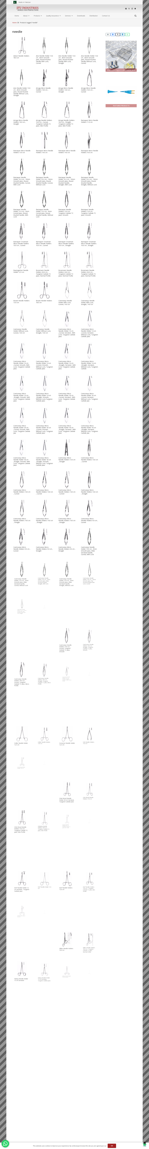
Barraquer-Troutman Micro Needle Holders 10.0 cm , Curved (21, 244)
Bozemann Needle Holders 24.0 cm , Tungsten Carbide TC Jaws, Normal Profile (65, 273)
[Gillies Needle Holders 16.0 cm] (67, 938)
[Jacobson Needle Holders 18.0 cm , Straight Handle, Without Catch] (89, 1119)
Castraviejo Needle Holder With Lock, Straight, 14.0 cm (87, 302)
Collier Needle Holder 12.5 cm (20, 745)
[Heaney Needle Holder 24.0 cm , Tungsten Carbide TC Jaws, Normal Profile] (22, 1028)
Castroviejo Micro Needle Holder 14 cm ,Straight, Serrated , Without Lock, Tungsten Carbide (89, 365)
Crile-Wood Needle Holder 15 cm (42, 771)
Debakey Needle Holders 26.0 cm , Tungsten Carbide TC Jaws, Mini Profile (20, 861)
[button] (28, 15)
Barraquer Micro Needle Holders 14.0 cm (44, 151)
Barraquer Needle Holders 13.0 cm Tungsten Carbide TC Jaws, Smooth (65, 212)
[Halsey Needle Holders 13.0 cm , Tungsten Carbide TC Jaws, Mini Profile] (44, 997)
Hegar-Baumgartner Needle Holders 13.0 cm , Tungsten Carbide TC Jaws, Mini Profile (89, 1071)
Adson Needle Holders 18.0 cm (21, 57)
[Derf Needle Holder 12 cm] (89, 847)
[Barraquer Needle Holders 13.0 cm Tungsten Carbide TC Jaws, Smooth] (67, 199)
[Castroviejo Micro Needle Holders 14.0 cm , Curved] (89, 447)
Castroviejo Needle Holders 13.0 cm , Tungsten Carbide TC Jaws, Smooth (43, 648)
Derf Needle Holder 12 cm (89, 859)
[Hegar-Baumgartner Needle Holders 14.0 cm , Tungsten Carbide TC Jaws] (44, 1088)
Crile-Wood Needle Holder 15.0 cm (87, 771)
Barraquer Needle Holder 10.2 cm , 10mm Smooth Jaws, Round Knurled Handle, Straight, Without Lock (89, 181)
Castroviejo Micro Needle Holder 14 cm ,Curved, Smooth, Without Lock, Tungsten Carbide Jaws (44, 365)
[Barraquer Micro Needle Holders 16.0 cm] (89, 140)
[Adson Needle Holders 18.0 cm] (22, 45)
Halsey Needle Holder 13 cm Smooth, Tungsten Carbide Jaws (89, 981)
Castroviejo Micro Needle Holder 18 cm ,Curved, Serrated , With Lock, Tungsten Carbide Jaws (66, 397)
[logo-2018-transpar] (27, 9)
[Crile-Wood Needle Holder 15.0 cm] (89, 760)
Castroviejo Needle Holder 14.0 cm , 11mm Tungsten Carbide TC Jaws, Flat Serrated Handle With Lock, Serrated (89, 616)
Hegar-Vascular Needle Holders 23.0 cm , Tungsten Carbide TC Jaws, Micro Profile (44, 1132)
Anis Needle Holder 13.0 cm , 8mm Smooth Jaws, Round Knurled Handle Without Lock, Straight (21, 91)
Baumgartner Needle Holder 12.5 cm (20, 271)
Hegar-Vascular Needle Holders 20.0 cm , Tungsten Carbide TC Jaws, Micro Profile (21, 1132)
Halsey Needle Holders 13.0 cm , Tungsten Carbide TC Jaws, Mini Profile (44, 1011)
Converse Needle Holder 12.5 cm (67, 745)
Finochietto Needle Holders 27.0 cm (42, 920)
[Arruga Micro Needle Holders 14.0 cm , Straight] (67, 77)
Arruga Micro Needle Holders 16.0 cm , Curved (88, 90)
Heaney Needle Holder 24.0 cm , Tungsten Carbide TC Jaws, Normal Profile (21, 1041)
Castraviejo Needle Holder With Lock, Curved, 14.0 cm (65, 302)
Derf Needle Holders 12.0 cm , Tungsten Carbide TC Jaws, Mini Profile (88, 891)
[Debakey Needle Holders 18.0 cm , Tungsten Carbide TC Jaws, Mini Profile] (44, 817)
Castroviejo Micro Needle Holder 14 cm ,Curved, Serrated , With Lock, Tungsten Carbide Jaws (66, 332)
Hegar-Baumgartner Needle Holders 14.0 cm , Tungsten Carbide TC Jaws (44, 1102)
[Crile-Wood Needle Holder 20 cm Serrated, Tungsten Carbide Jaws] (67, 788)
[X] (129, 8)
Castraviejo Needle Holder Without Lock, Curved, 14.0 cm (20, 331)
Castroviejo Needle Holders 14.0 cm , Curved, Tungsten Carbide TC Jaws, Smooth (65, 649)
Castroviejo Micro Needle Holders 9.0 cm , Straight (44, 549)
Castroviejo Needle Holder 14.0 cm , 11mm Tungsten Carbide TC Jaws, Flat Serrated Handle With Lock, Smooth (21, 650)
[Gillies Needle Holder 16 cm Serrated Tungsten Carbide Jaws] (22, 938)
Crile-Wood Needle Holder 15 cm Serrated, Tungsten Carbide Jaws (66, 772)
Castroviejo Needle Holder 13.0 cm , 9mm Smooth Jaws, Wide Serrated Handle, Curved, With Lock (89, 550)
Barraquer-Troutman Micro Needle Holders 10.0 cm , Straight (66, 244)
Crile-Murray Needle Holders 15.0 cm (20, 771)
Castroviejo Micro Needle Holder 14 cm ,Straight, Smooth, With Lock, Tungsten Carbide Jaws (21, 397)
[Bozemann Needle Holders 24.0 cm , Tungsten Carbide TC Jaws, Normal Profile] (67, 259)
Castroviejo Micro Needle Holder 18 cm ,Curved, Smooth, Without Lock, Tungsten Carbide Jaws (44, 429)
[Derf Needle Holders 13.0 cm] (22, 908)
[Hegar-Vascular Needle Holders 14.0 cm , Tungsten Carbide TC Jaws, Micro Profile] (67, 1088)
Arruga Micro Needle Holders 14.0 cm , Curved (43, 90)
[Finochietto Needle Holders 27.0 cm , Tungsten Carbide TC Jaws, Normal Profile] (67, 908)
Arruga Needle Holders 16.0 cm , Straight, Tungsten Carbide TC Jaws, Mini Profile (66, 123)
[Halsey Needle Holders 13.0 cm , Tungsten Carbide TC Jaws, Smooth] (67, 997)
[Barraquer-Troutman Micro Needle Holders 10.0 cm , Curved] (22, 231)
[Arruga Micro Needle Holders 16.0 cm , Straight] (22, 109)
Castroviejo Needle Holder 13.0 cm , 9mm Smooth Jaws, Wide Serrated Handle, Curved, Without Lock (21, 583)
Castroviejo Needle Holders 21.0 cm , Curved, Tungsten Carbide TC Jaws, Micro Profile (66, 683)
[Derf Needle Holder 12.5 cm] (44, 878)
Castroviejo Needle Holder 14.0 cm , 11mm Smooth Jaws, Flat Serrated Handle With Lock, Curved (44, 615)
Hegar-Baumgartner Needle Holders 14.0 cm (21, 1100)
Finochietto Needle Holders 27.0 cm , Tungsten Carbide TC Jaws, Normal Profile (65, 921)
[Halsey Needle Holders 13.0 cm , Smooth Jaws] (22, 997)
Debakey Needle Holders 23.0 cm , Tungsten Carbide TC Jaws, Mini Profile (88, 830)
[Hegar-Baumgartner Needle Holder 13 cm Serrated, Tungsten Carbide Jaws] (22, 1058)
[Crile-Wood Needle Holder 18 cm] (22, 788)
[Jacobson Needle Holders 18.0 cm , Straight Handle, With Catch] (67, 1119)
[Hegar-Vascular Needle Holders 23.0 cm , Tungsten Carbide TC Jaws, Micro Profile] (44, 1119)
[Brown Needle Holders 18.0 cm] (44, 290)
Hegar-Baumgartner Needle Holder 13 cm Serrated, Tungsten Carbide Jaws (20, 1071)
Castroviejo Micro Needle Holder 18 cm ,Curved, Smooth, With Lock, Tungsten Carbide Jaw (21, 429)
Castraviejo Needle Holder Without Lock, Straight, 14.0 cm (43, 331)
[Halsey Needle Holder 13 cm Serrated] (22, 969)
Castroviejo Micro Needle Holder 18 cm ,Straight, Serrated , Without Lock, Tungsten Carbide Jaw (89, 429)
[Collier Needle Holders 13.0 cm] (44, 733)
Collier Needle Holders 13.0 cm (44, 745)
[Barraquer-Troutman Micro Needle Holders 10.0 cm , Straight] (67, 231)
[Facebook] (126, 8)
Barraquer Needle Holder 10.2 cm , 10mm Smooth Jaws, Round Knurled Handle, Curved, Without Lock (44, 181)
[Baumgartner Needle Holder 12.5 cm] (22, 259)
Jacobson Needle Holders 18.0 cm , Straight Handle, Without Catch (89, 1132)
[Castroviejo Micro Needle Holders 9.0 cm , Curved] (89, 508)
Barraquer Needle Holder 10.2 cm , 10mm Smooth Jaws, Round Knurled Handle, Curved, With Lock (21, 181)
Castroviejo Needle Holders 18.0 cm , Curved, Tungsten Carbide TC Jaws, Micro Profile (21, 683)
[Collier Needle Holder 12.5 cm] (22, 733)
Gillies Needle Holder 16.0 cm (43, 950)
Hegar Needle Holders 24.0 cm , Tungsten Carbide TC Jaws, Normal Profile (89, 1041)
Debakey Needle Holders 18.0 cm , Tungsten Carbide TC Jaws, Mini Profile (43, 830)
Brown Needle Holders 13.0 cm (21, 302)
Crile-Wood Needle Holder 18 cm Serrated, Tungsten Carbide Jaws (44, 801)
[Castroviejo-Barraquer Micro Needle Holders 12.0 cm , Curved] (22, 701)
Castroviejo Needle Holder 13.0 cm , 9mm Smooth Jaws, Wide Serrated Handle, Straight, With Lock (44, 583)
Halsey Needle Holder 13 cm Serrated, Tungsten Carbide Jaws (44, 981)
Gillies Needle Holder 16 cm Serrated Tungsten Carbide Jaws (21, 951)
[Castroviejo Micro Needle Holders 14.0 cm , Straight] (89, 479)
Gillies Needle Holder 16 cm (89, 920)
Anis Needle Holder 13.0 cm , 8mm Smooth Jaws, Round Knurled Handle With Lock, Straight (66, 59)
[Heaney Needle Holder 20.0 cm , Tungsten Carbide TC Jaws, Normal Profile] (89, 997)
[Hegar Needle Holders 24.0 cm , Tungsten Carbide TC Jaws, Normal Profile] (89, 1028)
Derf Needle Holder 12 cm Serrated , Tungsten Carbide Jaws (21, 890)
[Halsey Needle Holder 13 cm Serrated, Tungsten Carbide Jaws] (44, 969)
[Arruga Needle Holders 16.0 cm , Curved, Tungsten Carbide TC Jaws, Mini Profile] (44, 109)
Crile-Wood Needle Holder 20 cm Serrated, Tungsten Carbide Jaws (66, 801)
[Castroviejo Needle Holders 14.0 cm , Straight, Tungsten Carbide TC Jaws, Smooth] (89, 635)
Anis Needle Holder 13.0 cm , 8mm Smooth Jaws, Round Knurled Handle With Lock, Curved (44, 59)
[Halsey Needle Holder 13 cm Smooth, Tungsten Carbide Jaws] (89, 969)
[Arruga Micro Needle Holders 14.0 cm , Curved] (44, 77)
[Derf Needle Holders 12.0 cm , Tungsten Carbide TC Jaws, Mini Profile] (89, 878)
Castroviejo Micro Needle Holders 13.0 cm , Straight (66, 460)
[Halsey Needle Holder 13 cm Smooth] (67, 969)
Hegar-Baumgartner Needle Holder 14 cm (43, 1070)
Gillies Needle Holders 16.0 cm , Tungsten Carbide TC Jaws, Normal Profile (88, 952)
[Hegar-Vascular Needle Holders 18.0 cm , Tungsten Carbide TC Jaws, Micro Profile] (89, 1088)
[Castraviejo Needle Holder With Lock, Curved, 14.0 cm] (67, 290)
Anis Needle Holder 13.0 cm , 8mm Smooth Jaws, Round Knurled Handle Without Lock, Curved (89, 59)
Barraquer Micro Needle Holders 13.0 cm (21, 151)
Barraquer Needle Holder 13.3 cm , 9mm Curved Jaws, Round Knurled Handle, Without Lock (44, 213)
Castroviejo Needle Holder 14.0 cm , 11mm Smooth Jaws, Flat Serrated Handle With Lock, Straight (66, 615)
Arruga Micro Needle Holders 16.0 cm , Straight (20, 122)
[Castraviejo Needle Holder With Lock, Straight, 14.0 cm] (89, 290)
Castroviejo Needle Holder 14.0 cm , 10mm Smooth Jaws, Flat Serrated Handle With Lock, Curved (89, 583)
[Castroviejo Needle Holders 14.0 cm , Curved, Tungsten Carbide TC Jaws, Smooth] (67, 635)
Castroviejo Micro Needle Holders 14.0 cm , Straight (89, 492)
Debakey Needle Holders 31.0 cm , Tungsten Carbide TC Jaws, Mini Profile (43, 861)
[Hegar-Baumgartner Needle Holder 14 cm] (44, 1058)
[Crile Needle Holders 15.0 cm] (89, 733)
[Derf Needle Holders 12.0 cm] (67, 878)
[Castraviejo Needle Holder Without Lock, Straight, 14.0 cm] (44, 318)
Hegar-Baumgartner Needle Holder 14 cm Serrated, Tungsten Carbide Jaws (65, 1071)
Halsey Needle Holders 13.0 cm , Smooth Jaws (21, 1009)
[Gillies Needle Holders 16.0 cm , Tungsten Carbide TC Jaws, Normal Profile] (89, 938)
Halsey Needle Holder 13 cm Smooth (66, 980)
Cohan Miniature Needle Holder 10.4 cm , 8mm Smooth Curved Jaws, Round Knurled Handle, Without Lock (89, 715)
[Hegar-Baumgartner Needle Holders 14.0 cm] (22, 1088)
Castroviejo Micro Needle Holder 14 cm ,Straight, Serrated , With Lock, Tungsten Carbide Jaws (67, 365)
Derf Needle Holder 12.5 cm (44, 889)
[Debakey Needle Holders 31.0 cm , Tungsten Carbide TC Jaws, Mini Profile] (44, 847)
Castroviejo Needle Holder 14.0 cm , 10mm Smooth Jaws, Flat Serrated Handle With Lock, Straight (21, 615)
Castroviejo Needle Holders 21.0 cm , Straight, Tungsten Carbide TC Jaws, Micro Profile (89, 683)
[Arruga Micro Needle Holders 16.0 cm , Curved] (89, 77)
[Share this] (112, 34)
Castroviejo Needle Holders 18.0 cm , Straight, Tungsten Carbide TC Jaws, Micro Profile (44, 683)
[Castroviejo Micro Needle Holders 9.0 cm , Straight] (44, 536)
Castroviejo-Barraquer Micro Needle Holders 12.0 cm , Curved (21, 713)
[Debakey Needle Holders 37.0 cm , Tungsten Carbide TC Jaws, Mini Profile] (67, 847)
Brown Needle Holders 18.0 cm (44, 302)
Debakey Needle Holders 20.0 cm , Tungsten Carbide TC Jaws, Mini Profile (65, 830)
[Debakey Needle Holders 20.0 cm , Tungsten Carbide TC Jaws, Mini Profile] (67, 817)
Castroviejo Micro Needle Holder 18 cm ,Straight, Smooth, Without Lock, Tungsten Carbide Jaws (44, 461)
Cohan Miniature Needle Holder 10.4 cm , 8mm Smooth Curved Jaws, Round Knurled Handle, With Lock (67, 715)
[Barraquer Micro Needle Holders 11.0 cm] (89, 109)
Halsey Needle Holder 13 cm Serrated (21, 980)
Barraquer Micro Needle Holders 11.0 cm (89, 121)
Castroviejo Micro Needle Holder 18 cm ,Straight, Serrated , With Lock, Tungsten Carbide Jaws (67, 429)
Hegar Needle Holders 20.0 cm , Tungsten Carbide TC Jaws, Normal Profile (66, 1041)
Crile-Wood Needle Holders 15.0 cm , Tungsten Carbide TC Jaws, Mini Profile (20, 830)
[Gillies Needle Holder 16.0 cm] (44, 938)
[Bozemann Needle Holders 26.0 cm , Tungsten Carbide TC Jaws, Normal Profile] (89, 259)
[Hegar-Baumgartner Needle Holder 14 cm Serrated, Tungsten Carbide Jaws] (67, 1058)
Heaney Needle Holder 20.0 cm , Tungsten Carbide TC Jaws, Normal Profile (89, 1011)
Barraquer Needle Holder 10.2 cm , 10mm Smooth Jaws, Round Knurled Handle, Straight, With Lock (66, 181)
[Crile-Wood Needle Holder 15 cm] (44, 760)
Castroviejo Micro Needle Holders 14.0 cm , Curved (89, 460)
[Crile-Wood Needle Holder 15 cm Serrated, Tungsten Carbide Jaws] (67, 760)
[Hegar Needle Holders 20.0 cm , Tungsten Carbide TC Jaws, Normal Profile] (67, 1028)
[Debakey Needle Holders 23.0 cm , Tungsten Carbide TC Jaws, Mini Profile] (89, 817)
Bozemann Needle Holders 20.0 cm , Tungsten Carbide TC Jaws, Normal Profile (43, 273)
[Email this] (108, 34)
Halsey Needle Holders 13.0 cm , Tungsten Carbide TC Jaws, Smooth (66, 1011)
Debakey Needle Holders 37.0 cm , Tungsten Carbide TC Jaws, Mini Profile (65, 861)
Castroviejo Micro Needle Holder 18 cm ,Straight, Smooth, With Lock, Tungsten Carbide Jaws (21, 461)
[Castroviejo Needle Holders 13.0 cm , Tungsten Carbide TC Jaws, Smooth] (44, 635)
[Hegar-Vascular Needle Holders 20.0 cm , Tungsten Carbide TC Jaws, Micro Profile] (22, 1119)
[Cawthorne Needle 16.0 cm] (44, 701)
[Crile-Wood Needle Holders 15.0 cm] (89, 788)
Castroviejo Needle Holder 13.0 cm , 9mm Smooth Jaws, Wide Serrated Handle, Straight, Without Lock (66, 583)
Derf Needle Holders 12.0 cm (65, 889)
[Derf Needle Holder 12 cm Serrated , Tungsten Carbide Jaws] (22, 878)
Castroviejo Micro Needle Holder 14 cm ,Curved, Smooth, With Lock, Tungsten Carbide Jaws (21, 365)
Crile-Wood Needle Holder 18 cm (20, 800)
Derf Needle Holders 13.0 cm (20, 920)
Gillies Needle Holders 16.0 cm (66, 950)
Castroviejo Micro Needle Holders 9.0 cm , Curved (89, 520)
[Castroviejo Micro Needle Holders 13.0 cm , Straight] (67, 447)
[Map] (135, 8)
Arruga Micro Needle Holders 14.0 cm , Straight (65, 90)
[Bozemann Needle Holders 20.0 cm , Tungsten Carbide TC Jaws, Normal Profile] (44, 259)
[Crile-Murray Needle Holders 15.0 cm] (22, 760)
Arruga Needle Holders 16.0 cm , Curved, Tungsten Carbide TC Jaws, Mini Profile (44, 123)
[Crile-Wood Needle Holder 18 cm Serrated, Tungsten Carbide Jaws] (44, 788)
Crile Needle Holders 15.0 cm (88, 745)
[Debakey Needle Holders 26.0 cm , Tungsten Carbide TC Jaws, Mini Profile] (22, 847)
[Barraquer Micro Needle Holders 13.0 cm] (22, 140)
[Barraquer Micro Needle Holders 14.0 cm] (44, 140)
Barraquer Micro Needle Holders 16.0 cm (89, 151)
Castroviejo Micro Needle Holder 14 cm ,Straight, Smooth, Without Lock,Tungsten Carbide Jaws (44, 397)
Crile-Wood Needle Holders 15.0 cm (87, 800)
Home (14, 23)
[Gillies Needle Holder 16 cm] (89, 908)
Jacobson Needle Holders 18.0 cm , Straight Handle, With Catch (65, 1132)
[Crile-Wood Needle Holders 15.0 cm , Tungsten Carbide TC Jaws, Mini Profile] (22, 817)
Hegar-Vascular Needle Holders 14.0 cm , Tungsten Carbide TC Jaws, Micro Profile (66, 1102)
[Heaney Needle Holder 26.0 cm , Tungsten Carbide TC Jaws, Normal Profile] (44, 1028)
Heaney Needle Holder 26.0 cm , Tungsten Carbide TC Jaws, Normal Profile (44, 1041)
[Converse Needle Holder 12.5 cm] (67, 733)
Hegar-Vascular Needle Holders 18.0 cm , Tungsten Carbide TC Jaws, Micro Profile (89, 1102)
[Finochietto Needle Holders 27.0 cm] (44, 908)
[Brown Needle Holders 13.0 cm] (22, 290)
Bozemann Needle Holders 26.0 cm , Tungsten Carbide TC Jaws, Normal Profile (88, 273)
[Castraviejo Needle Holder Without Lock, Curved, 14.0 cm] (22, 318)
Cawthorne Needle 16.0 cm (44, 713)
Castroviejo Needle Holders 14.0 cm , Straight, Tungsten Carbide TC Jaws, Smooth (88, 649)
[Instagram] (132, 8)
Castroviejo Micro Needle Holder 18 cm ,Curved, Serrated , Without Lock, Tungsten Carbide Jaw (89, 397)
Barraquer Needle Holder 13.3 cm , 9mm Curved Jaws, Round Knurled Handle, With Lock (21, 213)
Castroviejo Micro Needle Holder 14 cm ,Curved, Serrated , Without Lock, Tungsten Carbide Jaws (89, 332)
